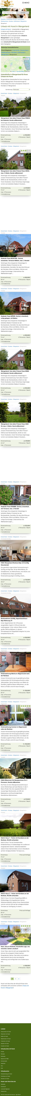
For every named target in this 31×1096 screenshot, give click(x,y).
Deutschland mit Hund (6, 1031)
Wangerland (16, 93)
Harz (2, 1065)
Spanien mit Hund (5, 1043)
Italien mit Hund (4, 1036)
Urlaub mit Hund (6, 29)
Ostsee (2, 1051)
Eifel (2, 1068)
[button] (5, 66)
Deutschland (4, 93)
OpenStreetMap (20, 71)
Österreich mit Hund (5, 1034)
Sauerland (3, 1063)
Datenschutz (3, 1091)
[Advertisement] (15, 213)
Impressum (3, 1086)
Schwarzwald (4, 1061)
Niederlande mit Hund (6, 1038)
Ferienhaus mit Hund (5, 1076)
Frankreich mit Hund (5, 1041)
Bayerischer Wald (5, 1058)
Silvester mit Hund (5, 1078)
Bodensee (3, 1056)
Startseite (3, 1084)
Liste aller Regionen (5, 1089)
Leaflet (13, 71)
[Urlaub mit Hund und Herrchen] (7, 7)
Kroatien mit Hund (5, 1046)
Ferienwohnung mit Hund (6, 1073)
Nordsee (10, 93)
